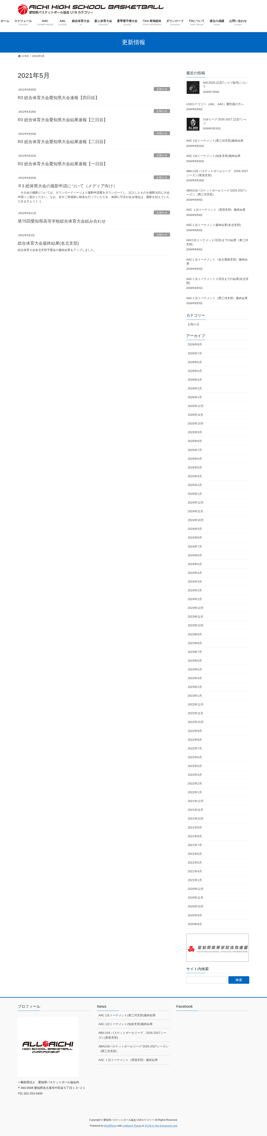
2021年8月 (195, 836)
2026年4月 (195, 379)
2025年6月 (195, 458)
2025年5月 (195, 467)
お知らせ (161, 89)
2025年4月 (195, 476)
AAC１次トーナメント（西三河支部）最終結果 (217, 298)
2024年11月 (195, 511)
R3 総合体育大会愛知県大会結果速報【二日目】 (63, 141)
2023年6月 (195, 660)
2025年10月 (196, 423)
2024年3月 (195, 581)
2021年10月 (196, 818)
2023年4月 (195, 678)
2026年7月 (195, 353)
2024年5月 (195, 564)
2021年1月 (195, 880)
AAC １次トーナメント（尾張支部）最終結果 (216, 209)
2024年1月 (195, 599)
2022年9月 (195, 731)
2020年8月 (195, 924)
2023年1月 (195, 695)
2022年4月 (195, 774)
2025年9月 (195, 432)
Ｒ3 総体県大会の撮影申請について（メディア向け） (67, 186)
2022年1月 (195, 792)
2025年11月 (195, 414)
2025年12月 (196, 406)
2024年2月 (195, 590)
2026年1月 (195, 397)
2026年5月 (195, 371)
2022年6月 (195, 757)
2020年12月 (196, 888)
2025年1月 (195, 493)
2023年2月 (195, 687)
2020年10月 (196, 906)
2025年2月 (195, 485)
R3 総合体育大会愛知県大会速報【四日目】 (58, 97)
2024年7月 (195, 546)
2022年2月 (195, 783)
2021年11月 (195, 809)
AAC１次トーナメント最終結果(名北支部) (213, 225)
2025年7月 (195, 450)
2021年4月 (195, 871)
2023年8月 (195, 643)
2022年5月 (195, 766)
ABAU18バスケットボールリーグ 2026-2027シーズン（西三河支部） (133, 1049)
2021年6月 (195, 853)
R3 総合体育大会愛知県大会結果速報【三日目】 (63, 119)
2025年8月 (195, 441)
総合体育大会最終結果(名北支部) (48, 243)
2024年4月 (195, 572)
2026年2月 (195, 388)
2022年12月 (196, 704)
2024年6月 (195, 555)
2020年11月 (195, 897)
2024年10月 (196, 520)
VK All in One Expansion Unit (161, 1125)
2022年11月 (195, 713)
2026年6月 (195, 362)
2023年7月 (195, 652)
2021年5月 (195, 862)
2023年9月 (195, 634)
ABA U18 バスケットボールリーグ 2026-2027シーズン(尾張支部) (132, 1035)
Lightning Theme (132, 1125)
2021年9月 (195, 827)
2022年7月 (195, 748)
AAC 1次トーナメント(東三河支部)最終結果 (214, 140)
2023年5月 (195, 669)
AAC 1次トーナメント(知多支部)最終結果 (213, 155)
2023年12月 (196, 608)
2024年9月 (195, 528)
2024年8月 (195, 537)
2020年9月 (195, 915)
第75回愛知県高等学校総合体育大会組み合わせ (62, 221)
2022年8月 (195, 739)
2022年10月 (196, 722)
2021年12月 (196, 801)
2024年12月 (196, 502)
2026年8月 (195, 344)
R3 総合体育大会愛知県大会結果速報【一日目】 (63, 163)
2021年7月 (195, 845)
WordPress (110, 1125)
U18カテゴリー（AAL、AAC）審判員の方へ (215, 104)
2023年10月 (196, 625)
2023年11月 (195, 616)
